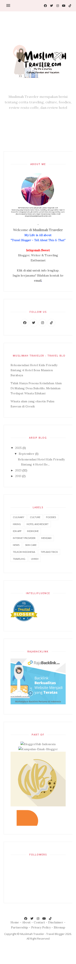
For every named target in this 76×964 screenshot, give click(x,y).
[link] (45, 5)
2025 (19, 448)
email (37, 280)
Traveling (19, 558)
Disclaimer (55, 922)
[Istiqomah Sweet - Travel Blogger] (38, 59)
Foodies (51, 517)
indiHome (33, 531)
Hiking (17, 524)
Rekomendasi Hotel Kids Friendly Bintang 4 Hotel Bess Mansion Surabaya (34, 370)
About (26, 922)
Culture (35, 517)
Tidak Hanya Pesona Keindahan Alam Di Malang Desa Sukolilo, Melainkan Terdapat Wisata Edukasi (36, 388)
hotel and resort (38, 524)
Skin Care (31, 545)
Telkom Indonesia (24, 551)
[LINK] (24, 323)
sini (29, 270)
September (27, 454)
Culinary (18, 517)
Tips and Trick (49, 551)
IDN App (17, 531)
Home (15, 922)
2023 (18, 470)
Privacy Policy (41, 927)
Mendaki (46, 538)
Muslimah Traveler (48, 230)
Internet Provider (24, 538)
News (16, 545)
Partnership (19, 927)
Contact (39, 922)
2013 (18, 476)
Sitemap (59, 927)
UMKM (34, 558)
